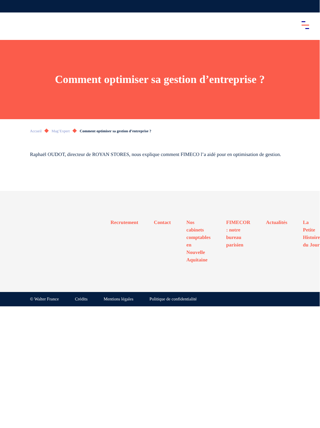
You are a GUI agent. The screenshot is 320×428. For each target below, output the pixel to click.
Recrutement (124, 222)
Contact (162, 222)
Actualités (276, 222)
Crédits (81, 299)
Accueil (36, 131)
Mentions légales (118, 299)
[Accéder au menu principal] (305, 25)
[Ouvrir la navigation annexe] (10, 6)
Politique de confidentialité (173, 299)
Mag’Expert (61, 131)
